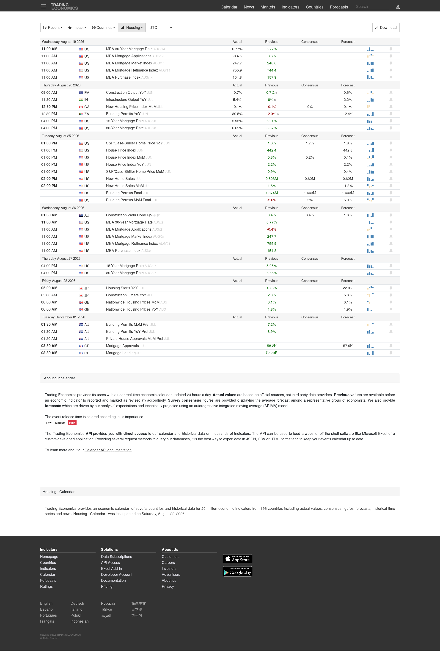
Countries (48, 562)
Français (47, 621)
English (46, 603)
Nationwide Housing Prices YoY (132, 309)
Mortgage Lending (121, 352)
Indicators (48, 568)
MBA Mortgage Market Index (129, 63)
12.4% (348, 113)
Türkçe (106, 609)
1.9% (348, 309)
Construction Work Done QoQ (130, 215)
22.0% (348, 287)
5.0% (348, 199)
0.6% (348, 92)
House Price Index (121, 150)
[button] (397, 7)
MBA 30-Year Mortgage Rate (129, 48)
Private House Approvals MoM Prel (134, 338)
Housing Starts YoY (122, 287)
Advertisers (171, 574)
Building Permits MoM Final (128, 199)
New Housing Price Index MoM (131, 106)
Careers (168, 562)
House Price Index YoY (125, 164)
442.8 (347, 150)
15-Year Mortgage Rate (125, 120)
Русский (108, 603)
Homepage (49, 556)
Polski (76, 615)
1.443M (310, 192)
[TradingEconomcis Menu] (45, 6)
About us (169, 580)
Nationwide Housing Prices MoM (133, 302)
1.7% (310, 143)
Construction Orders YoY (126, 295)
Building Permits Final (124, 192)
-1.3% (348, 185)
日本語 (136, 609)
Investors (169, 568)
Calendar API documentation (108, 449)
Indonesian (80, 621)
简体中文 (138, 603)
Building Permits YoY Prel (127, 331)
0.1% (348, 106)
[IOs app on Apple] (237, 559)
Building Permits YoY (123, 113)
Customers (170, 556)
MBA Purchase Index (123, 77)
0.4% (348, 171)
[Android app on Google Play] (237, 571)
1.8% (348, 143)
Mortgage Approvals (122, 345)
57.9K (348, 345)
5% (310, 199)
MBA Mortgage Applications (128, 55)
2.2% (348, 99)
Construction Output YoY (126, 92)
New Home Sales (120, 178)
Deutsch (77, 603)
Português (48, 615)
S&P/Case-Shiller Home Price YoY (134, 143)
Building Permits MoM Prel (127, 324)
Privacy (168, 586)
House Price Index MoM (125, 157)
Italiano (76, 609)
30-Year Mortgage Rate (125, 127)
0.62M (310, 178)
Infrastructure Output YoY (126, 99)
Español (47, 609)
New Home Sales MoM (125, 185)
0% (310, 106)
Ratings (46, 586)
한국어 (136, 615)
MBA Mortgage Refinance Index (132, 70)
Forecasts (48, 580)
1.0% (348, 215)
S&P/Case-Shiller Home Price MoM (135, 171)
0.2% (310, 157)
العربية (106, 615)
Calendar (47, 574)
